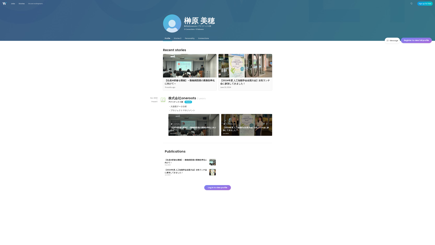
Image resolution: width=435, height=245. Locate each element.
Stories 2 (177, 38)
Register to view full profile (416, 40)
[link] (193, 125)
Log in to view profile (217, 187)
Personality (189, 38)
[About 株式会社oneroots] (163, 100)
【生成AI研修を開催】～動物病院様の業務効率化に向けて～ (193, 129)
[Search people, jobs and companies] (411, 3)
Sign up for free (425, 3)
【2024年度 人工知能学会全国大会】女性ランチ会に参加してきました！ (246, 129)
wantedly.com (178, 124)
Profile (167, 38)
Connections (203, 38)
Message (394, 40)
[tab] (167, 38)
